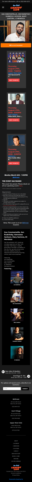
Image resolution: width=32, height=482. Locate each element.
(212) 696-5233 (25, 1)
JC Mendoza (17, 360)
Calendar (16, 443)
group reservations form (9, 205)
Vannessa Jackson (17, 341)
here (20, 186)
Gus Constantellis (17, 303)
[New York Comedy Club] (16, 7)
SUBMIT (25, 389)
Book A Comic (16, 456)
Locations (16, 448)
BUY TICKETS (13, 80)
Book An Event (16, 453)
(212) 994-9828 (16, 418)
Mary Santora (17, 322)
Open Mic (16, 458)
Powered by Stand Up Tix (16, 479)
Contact (16, 451)
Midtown (25, 223)
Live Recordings (16, 461)
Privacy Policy (16, 475)
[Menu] (3, 7)
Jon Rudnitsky (17, 284)
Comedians (16, 446)
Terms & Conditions (16, 473)
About (16, 441)
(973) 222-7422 (16, 430)
